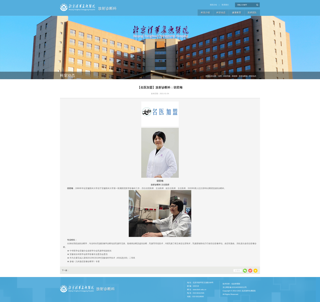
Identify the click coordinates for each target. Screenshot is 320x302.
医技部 (234, 76)
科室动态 (221, 12)
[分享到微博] (250, 271)
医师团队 (252, 12)
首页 (220, 76)
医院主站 (213, 5)
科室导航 (226, 76)
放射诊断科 (107, 8)
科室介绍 (205, 12)
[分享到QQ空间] (256, 271)
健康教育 (236, 12)
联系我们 (225, 5)
